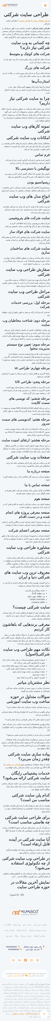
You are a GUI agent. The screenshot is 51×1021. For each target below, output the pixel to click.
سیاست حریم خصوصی (14, 976)
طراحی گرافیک (39, 936)
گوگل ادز (7, 925)
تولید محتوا (17, 925)
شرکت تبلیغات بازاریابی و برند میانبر (25, 973)
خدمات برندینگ (26, 936)
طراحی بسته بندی (40, 925)
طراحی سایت (24, 21)
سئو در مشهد (18, 1014)
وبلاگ (16, 936)
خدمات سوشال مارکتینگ (38, 930)
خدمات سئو (27, 925)
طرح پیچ (9, 936)
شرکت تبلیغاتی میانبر (41, 21)
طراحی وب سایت (13, 764)
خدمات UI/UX (22, 930)
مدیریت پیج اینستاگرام (34, 1014)
